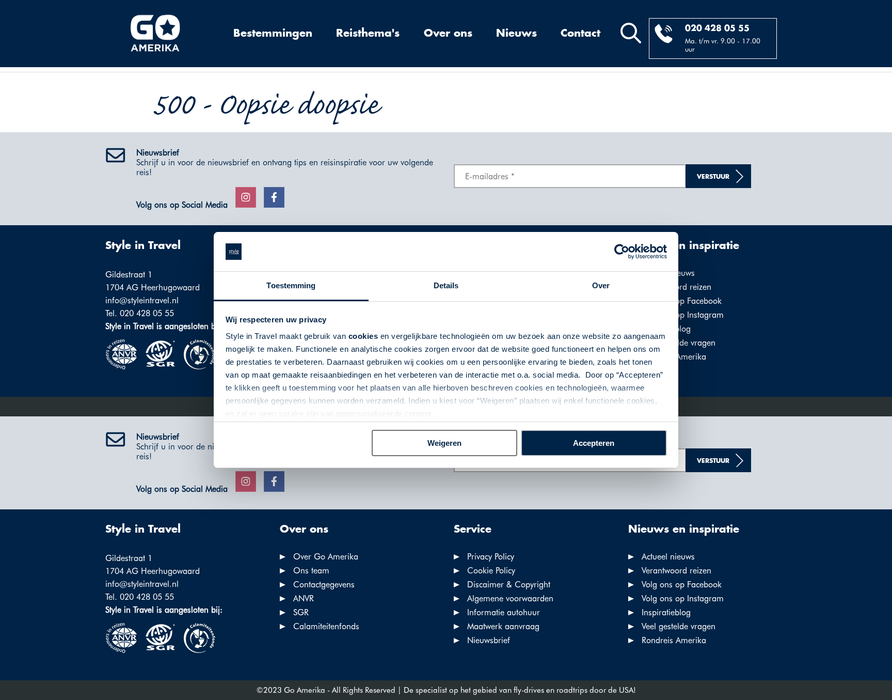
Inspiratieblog (666, 612)
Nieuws (516, 33)
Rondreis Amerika (674, 640)
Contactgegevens (324, 584)
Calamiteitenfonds (326, 626)
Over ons (448, 33)
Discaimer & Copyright (508, 584)
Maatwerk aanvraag (503, 626)
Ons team (311, 570)
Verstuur (713, 177)
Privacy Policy (490, 557)
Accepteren (593, 443)
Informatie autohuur (503, 612)
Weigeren (444, 443)
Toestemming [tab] (290, 285)
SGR (301, 612)
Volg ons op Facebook (682, 301)
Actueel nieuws (668, 557)
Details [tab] (446, 285)
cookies (363, 336)
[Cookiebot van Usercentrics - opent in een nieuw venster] (622, 251)
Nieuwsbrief (488, 640)
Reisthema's (368, 33)
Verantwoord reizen (676, 570)
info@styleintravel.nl (142, 300)
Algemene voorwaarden (510, 598)
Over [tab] (601, 285)
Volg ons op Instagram (683, 315)
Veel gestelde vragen (678, 343)
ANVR (303, 598)
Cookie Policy (491, 570)
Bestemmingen (272, 33)
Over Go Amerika (325, 557)
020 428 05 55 (717, 28)
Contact (580, 33)
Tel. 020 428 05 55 (139, 313)
